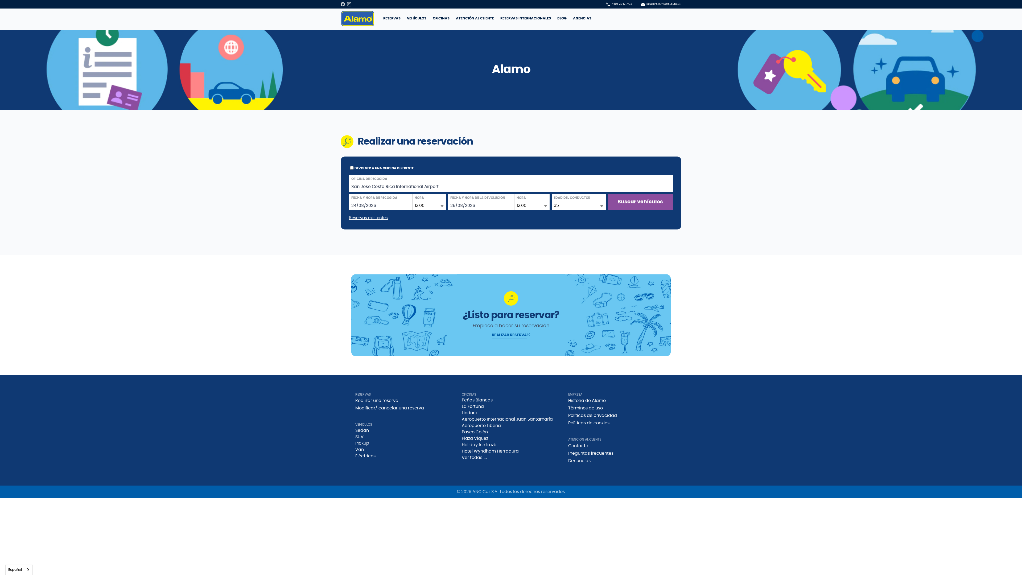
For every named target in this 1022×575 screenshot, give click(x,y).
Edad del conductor (572, 197)
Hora (419, 197)
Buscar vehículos (640, 201)
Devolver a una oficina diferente (384, 168)
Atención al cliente (475, 18)
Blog (562, 18)
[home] (358, 19)
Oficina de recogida (369, 178)
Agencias (582, 18)
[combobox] (19, 570)
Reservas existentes (368, 218)
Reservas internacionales (525, 18)
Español (15, 570)
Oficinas (441, 18)
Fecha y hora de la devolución (477, 197)
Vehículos (416, 18)
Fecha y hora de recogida (374, 197)
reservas (392, 18)
